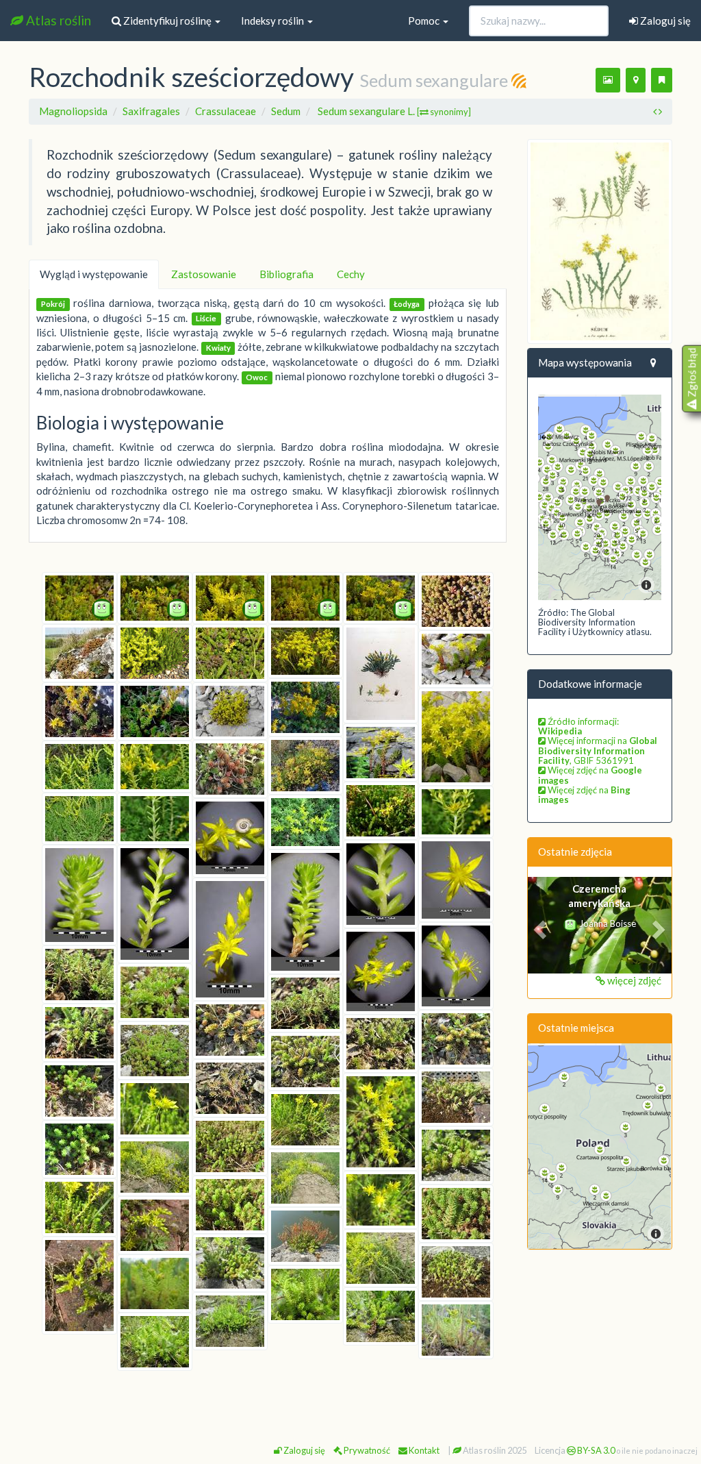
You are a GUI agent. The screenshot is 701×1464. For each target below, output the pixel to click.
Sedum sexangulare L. (394, 111)
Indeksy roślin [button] (273, 20)
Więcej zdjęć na (590, 775)
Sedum (286, 111)
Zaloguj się (664, 20)
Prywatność (366, 1450)
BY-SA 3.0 (595, 1450)
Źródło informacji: (578, 726)
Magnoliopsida (73, 111)
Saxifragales (151, 111)
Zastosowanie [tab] (203, 274)
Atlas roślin (57, 20)
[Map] (600, 497)
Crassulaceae (225, 111)
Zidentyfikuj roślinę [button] (167, 20)
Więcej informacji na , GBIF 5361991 (597, 750)
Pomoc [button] (425, 20)
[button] (539, 925)
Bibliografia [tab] (286, 274)
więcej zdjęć (633, 980)
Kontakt (423, 1450)
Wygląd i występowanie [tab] (94, 274)
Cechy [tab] (351, 274)
